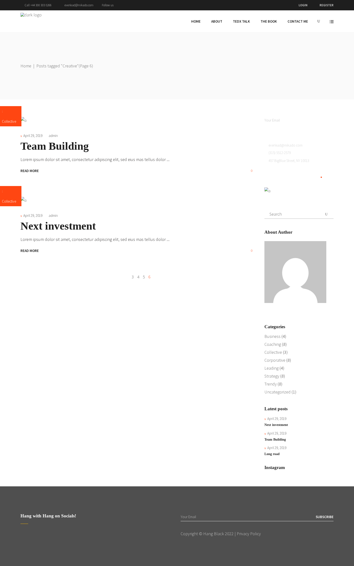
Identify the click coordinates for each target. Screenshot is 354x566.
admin (53, 135)
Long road (272, 454)
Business (272, 336)
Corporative (274, 360)
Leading (271, 368)
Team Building (54, 146)
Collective (9, 121)
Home (25, 66)
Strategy (271, 376)
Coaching (272, 344)
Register (327, 5)
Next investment (58, 226)
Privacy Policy (249, 533)
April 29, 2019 (32, 135)
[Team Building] (23, 120)
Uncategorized (277, 392)
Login (303, 5)
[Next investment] (23, 200)
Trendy (270, 384)
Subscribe (325, 120)
